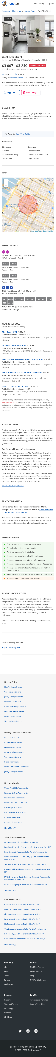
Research (8, 1000)
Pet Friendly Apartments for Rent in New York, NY (24, 934)
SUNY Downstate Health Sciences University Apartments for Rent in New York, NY (27, 878)
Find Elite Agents (36, 967)
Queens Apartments (12, 747)
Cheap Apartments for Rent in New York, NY (22, 904)
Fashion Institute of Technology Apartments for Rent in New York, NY (26, 858)
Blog (32, 975)
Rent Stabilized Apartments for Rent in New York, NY (25, 938)
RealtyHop (8, 984)
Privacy (7, 980)
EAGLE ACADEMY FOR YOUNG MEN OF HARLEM (22, 372)
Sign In (51, 3)
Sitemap (7, 1012)
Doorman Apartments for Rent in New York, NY (23, 909)
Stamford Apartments (13, 721)
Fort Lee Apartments (12, 701)
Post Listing (39, 3)
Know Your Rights (22, 134)
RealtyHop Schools (9, 402)
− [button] (6, 185)
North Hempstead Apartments (16, 766)
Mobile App (8, 1008)
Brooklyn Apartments (13, 742)
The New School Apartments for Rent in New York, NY (25, 864)
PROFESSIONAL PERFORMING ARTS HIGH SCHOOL (22, 359)
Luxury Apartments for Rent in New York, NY (22, 919)
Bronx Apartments (11, 762)
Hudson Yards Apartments (13, 485)
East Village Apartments (13, 807)
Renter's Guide (36, 971)
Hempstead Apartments (14, 752)
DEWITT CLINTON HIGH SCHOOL (15, 386)
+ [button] (6, 181)
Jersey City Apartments (13, 696)
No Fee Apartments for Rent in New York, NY (22, 924)
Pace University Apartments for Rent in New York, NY (25, 852)
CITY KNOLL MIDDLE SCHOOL (14, 345)
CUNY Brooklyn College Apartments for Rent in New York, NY (27, 870)
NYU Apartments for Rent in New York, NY (21, 842)
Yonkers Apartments (12, 692)
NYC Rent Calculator (38, 980)
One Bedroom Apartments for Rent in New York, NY (25, 929)
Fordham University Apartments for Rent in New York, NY (27, 847)
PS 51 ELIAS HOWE (9, 332)
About (6, 967)
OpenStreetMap (48, 231)
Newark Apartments (12, 716)
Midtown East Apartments (15, 812)
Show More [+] (10, 828)
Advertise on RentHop (39, 1000)
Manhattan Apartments (14, 737)
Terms (6, 975)
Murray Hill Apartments (13, 822)
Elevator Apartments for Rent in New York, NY (22, 914)
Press (6, 971)
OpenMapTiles (36, 231)
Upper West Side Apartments (16, 788)
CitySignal (8, 1017)
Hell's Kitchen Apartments (14, 798)
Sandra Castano (16, 78)
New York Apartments (13, 687)
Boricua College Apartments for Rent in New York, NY (25, 884)
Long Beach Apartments (14, 711)
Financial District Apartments (16, 793)
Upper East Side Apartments (15, 802)
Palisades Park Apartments (15, 706)
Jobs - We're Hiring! (37, 1004)
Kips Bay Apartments (12, 817)
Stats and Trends (11, 1004)
